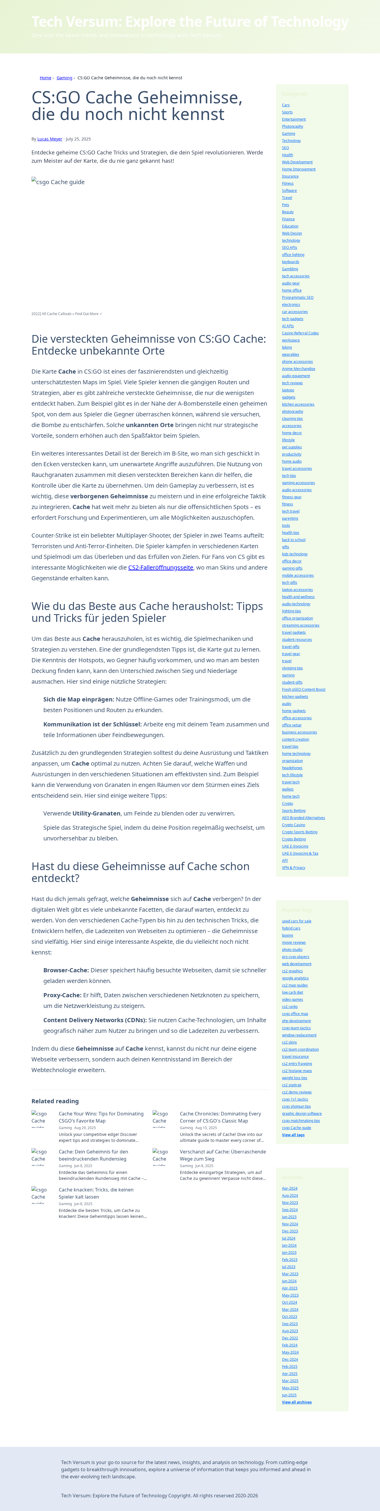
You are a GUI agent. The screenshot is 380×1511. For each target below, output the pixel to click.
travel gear (291, 653)
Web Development (297, 162)
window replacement (299, 1035)
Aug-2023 (290, 1330)
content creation (295, 739)
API (285, 860)
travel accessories (297, 468)
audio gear (291, 283)
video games (292, 999)
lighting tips (291, 611)
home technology (296, 753)
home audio (292, 461)
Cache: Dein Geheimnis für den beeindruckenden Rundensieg (93, 1155)
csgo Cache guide (296, 1127)
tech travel (291, 511)
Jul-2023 (288, 1266)
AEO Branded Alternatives (303, 817)
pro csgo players (295, 956)
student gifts (292, 682)
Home (45, 77)
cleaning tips (292, 418)
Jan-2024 (289, 1245)
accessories (292, 425)
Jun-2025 (289, 1395)
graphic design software (302, 1113)
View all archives (297, 1402)
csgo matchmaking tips (301, 1120)
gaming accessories (298, 482)
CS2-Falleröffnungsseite (160, 567)
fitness (287, 504)
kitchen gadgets (295, 696)
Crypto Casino (293, 824)
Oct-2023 (289, 1316)
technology (291, 240)
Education (290, 226)
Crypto (287, 803)
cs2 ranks (290, 1006)
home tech (291, 796)
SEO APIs (289, 247)
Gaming (64, 77)
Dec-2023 (290, 1231)
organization (292, 760)
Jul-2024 (288, 1238)
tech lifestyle (292, 774)
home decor (292, 432)
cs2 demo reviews (297, 1092)
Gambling (290, 268)
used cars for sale (296, 921)
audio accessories (297, 489)
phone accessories (297, 361)
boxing (287, 935)
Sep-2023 (290, 1323)
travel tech (291, 782)
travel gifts (291, 646)
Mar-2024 (290, 1309)
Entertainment (294, 119)
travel (287, 660)
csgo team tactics (296, 1027)
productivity (291, 454)
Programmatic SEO (298, 297)
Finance (288, 219)
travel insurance (295, 1056)
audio (286, 703)
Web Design (292, 233)
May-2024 (290, 1352)
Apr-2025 (289, 1373)
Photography (292, 126)
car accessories (295, 311)
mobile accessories (298, 575)
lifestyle (288, 439)
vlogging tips (292, 668)
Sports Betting (293, 810)
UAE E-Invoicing (295, 846)
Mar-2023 (290, 1273)
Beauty (288, 211)
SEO (285, 147)
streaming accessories (300, 625)
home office (292, 290)
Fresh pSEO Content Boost (303, 689)
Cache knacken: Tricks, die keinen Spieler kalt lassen (96, 1193)
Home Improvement (299, 169)
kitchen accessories (298, 404)
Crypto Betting (294, 839)
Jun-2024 (289, 1281)
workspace (291, 340)
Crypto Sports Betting (299, 831)
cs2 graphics (292, 970)
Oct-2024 (289, 1302)
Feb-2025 (289, 1366)
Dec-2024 (290, 1359)
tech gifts (289, 582)
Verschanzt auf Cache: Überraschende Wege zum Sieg (223, 1155)
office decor (292, 561)
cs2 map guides (295, 985)
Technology (291, 140)
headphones (292, 767)
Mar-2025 (290, 1380)
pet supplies (292, 447)
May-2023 (290, 1295)
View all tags (293, 1134)
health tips (290, 532)
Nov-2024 (290, 1223)
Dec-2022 (290, 1338)
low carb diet (292, 992)
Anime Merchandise (298, 368)
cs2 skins (289, 1042)
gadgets (288, 397)
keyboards (290, 261)
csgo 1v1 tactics (295, 1099)
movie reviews (294, 942)
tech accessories (296, 276)
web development (296, 963)
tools (286, 525)
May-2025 (290, 1387)
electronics (291, 304)
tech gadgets (292, 318)
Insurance (290, 176)
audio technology (296, 603)
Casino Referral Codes (300, 333)
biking (287, 347)
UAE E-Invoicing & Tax (300, 853)
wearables (290, 354)
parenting (290, 518)
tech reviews (292, 382)
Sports (287, 112)
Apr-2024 (289, 1188)
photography (292, 411)
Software (289, 190)
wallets (288, 789)
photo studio (292, 949)
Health (287, 154)
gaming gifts (292, 568)
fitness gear (292, 497)
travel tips (290, 746)
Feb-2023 (289, 1259)
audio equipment (296, 375)
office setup (291, 725)
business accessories (299, 732)
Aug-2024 (290, 1195)
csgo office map (295, 1013)
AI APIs (288, 325)
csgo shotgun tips (296, 1106)
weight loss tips (294, 1077)
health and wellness (298, 596)
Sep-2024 (290, 1209)
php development (296, 1020)
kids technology (295, 554)
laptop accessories (297, 589)
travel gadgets (294, 632)
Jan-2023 (289, 1252)
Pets (285, 204)
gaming (288, 675)
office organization (297, 618)
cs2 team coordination (300, 1049)
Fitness (288, 183)
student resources (297, 639)
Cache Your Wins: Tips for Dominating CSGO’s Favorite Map (101, 1117)
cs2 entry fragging (297, 1063)
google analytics (295, 978)
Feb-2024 (289, 1345)
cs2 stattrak (291, 1085)
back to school (293, 539)
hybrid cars (291, 928)
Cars (286, 105)
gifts (285, 546)
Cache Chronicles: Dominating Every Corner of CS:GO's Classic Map (220, 1117)
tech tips (289, 475)
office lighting (293, 254)
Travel (287, 197)
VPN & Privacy (293, 867)
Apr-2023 (289, 1288)
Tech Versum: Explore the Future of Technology (190, 21)
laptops (288, 390)
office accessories (297, 717)
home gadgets (294, 710)
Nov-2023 (290, 1202)
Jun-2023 (289, 1216)
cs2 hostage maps (297, 1070)
